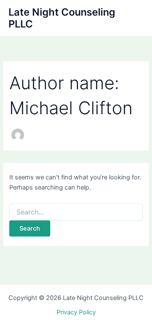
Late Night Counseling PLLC (61, 18)
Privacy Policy (76, 312)
